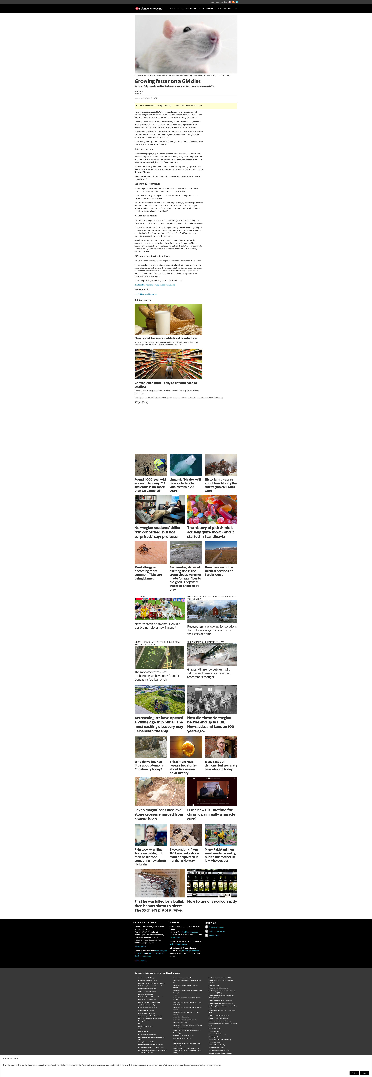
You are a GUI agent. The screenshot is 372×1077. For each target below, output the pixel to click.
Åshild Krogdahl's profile (146, 294)
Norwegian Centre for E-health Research (150, 1044)
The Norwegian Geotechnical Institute (220, 1000)
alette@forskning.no (178, 937)
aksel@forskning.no (190, 932)
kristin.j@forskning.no (191, 951)
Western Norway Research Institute (219, 1050)
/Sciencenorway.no (216, 927)
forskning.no (147, 398)
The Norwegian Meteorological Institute (221, 1003)
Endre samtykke (141, 961)
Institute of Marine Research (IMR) (149, 1002)
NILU (139, 1023)
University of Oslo (214, 1037)
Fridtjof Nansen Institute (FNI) (147, 988)
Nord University (143, 1031)
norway (192, 398)
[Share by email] (146, 402)
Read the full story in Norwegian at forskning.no (155, 285)
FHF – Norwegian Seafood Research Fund (151, 986)
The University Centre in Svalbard (219, 1018)
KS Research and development (147, 1007)
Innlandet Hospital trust (145, 994)
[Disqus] (186, 429)
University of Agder (215, 1028)
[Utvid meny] (236, 8)
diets (164, 398)
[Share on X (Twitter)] (139, 402)
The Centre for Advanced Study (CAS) (220, 978)
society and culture (177, 398)
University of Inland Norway (217, 1034)
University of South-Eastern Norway (220, 1039)
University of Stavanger (216, 1042)
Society (180, 9)
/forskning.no (214, 935)
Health (172, 9)
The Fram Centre (214, 985)
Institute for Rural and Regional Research (151, 997)
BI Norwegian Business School (147, 980)
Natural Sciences (206, 9)
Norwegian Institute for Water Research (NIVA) (187, 990)
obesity (218, 398)
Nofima (140, 1029)
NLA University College (145, 1026)
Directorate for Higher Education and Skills (151, 983)
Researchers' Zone (223, 9)
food (157, 398)
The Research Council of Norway (219, 1015)
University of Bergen (215, 1031)
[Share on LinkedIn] (143, 402)
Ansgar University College (146, 978)
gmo (137, 398)
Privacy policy (140, 947)
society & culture (205, 398)
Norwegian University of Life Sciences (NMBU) (187, 1025)
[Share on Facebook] (136, 402)
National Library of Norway (146, 1013)
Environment (191, 9)
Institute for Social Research (147, 999)
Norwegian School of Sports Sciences (185, 1019)
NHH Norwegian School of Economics (150, 1016)
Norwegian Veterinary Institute (182, 1028)
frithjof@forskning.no (178, 944)
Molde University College (146, 1010)
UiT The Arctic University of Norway (220, 1021)
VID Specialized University (217, 1045)
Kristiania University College (147, 1005)
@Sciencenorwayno (217, 931)
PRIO (175, 1041)
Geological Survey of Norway (147, 991)
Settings (354, 1073)
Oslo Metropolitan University (182, 1038)
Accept (364, 1073)
